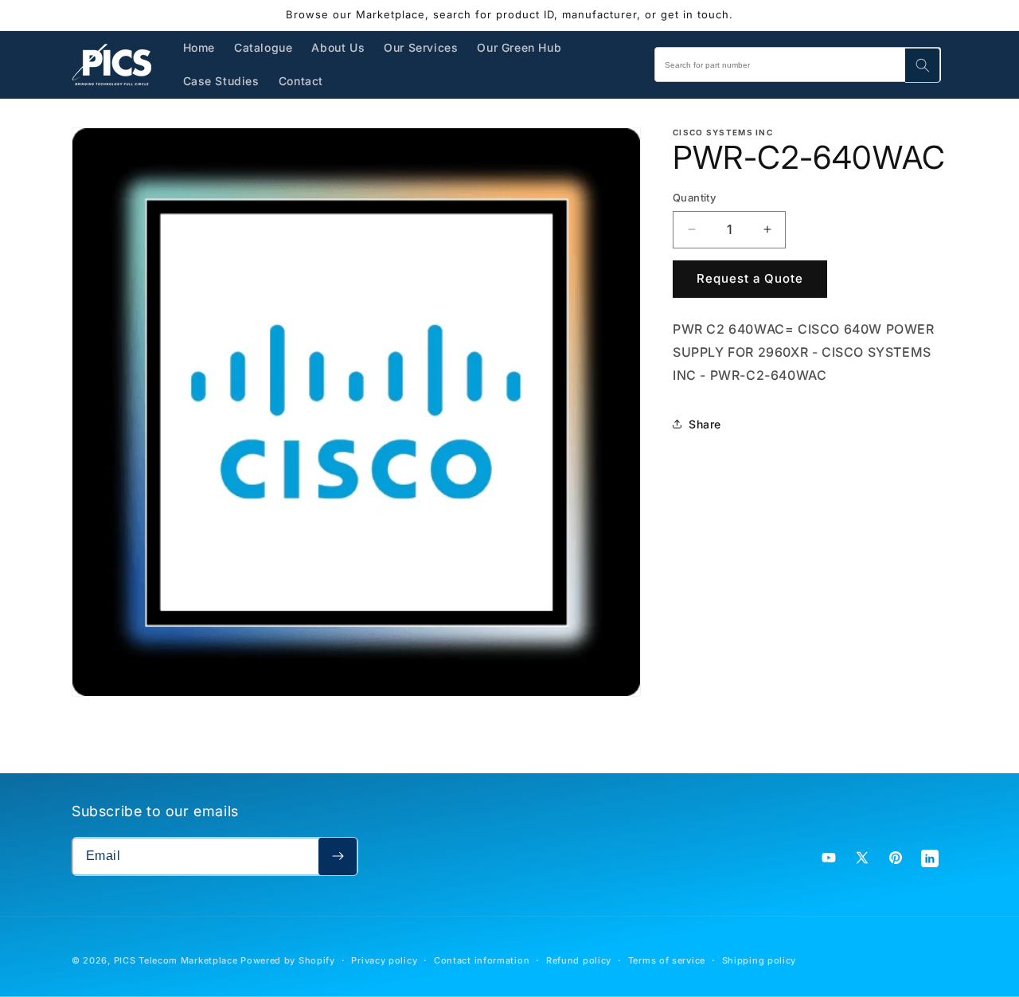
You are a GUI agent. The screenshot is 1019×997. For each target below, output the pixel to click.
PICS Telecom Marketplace (176, 960)
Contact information (481, 960)
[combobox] (797, 64)
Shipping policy (759, 960)
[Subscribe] (337, 856)
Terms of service (666, 960)
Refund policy (578, 960)
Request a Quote (750, 278)
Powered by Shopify (287, 960)
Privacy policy (384, 960)
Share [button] (705, 424)
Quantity (694, 197)
